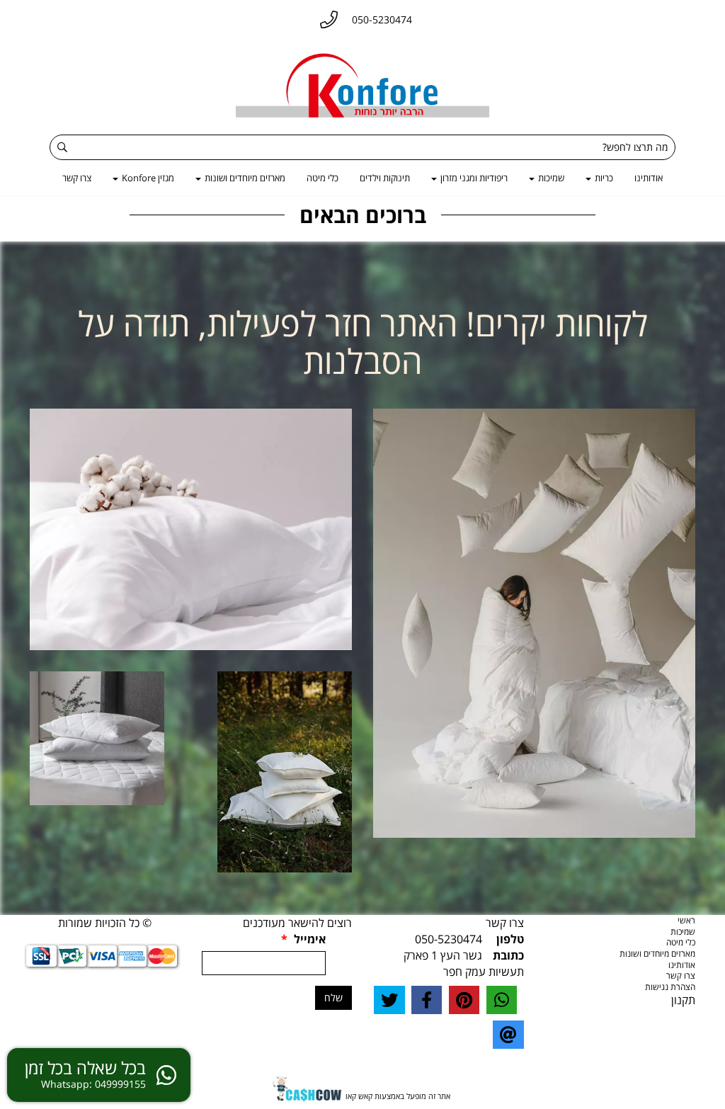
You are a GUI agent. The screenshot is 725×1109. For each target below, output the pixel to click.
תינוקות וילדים (385, 177)
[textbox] (362, 342)
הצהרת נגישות (670, 987)
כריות (603, 177)
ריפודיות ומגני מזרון (473, 177)
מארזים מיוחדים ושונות (243, 177)
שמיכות (550, 177)
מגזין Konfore (147, 177)
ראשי (686, 920)
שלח (333, 997)
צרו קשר (76, 177)
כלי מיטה (322, 177)
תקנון (683, 1000)
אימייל (303, 939)
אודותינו (648, 177)
